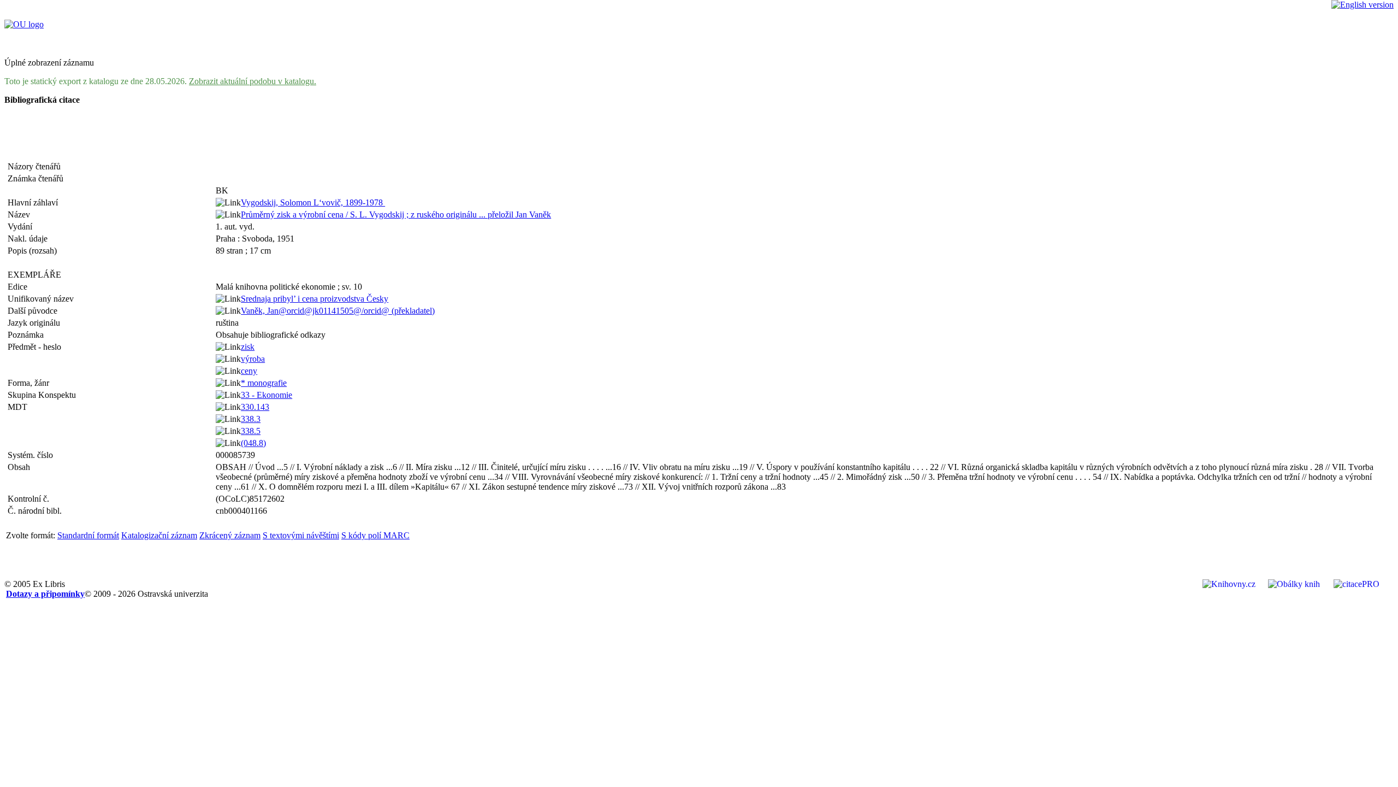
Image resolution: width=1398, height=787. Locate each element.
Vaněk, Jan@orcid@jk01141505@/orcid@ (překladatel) (338, 310)
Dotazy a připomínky (45, 593)
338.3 (250, 419)
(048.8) (253, 443)
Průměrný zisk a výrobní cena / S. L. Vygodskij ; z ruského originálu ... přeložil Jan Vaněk (396, 214)
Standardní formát (88, 535)
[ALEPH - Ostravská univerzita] (24, 24)
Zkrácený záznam (229, 535)
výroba (253, 358)
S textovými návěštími (301, 535)
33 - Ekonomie (266, 395)
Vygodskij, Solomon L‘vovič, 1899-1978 (313, 202)
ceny (249, 370)
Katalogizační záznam (159, 535)
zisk (247, 346)
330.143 (255, 407)
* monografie (264, 382)
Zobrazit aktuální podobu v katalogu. (252, 81)
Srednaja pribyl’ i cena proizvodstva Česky (314, 298)
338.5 (250, 431)
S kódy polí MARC (375, 535)
